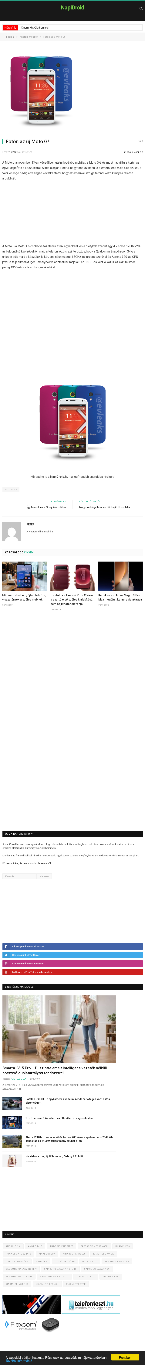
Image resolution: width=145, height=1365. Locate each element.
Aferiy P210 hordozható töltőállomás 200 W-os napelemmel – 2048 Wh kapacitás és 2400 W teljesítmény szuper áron (69, 1139)
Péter (14, 152)
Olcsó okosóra (65, 1261)
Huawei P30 (122, 1246)
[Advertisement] (72, 213)
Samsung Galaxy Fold (54, 1276)
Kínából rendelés (74, 1254)
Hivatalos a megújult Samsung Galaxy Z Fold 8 (54, 1156)
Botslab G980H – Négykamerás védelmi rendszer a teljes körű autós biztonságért (67, 1101)
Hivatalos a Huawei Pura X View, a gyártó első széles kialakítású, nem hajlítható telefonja (71, 600)
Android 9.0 (13, 1246)
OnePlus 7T (89, 1261)
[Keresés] (141, 8)
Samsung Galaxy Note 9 (21, 1269)
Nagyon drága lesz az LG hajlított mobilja (104, 507)
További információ (19, 1360)
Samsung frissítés (117, 1261)
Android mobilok (133, 152)
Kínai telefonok (103, 1254)
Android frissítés (61, 1246)
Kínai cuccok (47, 1254)
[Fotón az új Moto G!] (72, 92)
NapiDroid (72, 7)
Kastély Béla (18, 1079)
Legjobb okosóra (17, 1261)
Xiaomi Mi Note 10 (17, 1284)
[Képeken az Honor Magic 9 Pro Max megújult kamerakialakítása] (120, 576)
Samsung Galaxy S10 (19, 1276)
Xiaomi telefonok (47, 1284)
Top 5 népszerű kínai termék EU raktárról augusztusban (59, 1118)
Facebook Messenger (94, 1246)
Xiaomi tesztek (76, 1284)
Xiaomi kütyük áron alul (35, 27)
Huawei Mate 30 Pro (18, 1254)
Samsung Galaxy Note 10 (60, 1269)
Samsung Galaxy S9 (97, 1269)
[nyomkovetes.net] (32, 1333)
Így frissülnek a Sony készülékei (46, 507)
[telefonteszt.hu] (91, 1313)
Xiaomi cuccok (85, 1276)
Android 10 (35, 1246)
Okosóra (41, 1261)
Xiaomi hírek (111, 1276)
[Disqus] (72, 669)
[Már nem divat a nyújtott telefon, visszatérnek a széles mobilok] (24, 576)
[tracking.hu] (32, 1313)
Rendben (125, 1357)
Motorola (11, 489)
